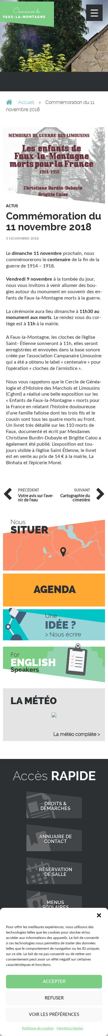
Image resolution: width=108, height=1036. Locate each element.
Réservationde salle (55, 872)
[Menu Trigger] (94, 12)
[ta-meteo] (54, 714)
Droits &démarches (55, 806)
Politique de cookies (38, 1028)
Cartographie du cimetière (75, 495)
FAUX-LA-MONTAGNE (24, 17)
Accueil (26, 102)
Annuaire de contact (55, 839)
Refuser (54, 998)
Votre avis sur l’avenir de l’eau (35, 495)
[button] (99, 915)
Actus (12, 206)
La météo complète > (76, 734)
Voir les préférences (54, 1014)
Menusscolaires (55, 905)
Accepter (54, 981)
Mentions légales (70, 1028)
